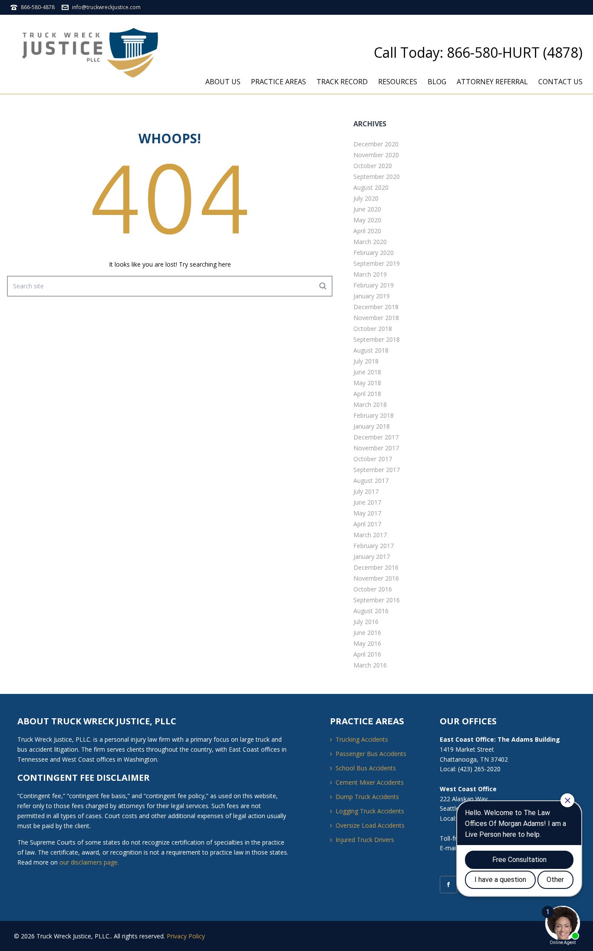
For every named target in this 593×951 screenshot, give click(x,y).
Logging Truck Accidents (370, 811)
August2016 (371, 611)
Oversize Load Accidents (370, 825)
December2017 (376, 437)
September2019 (376, 263)
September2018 (376, 339)
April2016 (367, 654)
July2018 (366, 361)
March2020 (370, 242)
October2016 (372, 589)
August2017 (371, 480)
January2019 (371, 296)
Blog (437, 81)
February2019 (373, 285)
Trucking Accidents (362, 739)
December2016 (376, 567)
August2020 (371, 187)
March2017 (370, 535)
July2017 (366, 491)
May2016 (367, 643)
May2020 (367, 220)
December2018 (376, 307)
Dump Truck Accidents (367, 796)
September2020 (376, 176)
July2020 (366, 198)
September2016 (376, 600)
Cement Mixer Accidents (370, 782)
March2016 (370, 665)
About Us (222, 81)
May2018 (367, 383)
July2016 (366, 621)
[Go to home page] (92, 53)
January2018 (371, 426)
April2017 (367, 524)
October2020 (372, 166)
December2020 (376, 144)
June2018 (367, 372)
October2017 (372, 459)
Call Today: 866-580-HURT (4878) (478, 52)
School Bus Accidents (366, 768)
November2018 (376, 318)
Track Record (342, 81)
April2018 (367, 394)
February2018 (373, 415)
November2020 (376, 155)
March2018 (370, 404)
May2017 (367, 513)
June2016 (367, 632)
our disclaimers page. (89, 862)
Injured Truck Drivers (365, 839)
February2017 (373, 546)
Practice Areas (278, 81)
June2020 (367, 209)
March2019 (370, 274)
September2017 (376, 470)
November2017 (376, 448)
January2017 (371, 556)
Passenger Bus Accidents (371, 754)
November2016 (376, 578)
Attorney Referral (492, 81)
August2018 (371, 350)
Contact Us (560, 81)
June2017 (367, 502)
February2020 (373, 252)
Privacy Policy (186, 936)
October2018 (372, 328)
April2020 (367, 231)
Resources (397, 81)
